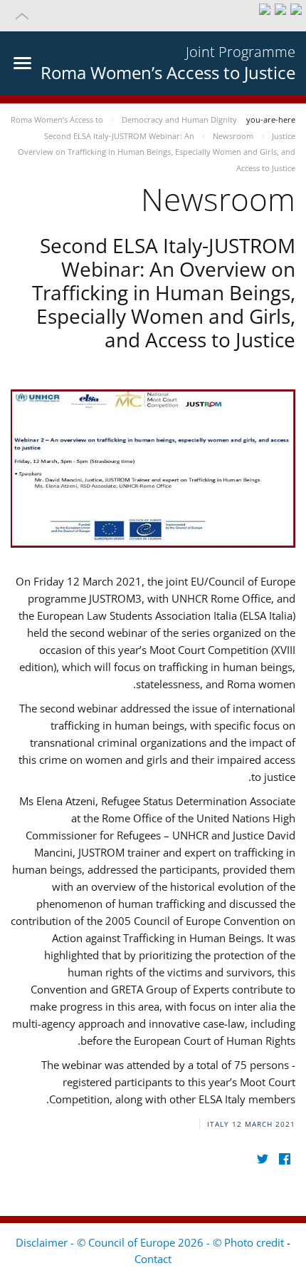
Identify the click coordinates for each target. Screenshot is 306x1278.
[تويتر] (262, 1158)
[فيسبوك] (284, 1158)
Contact (153, 1259)
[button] (153, 15)
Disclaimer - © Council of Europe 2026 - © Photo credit (151, 1242)
